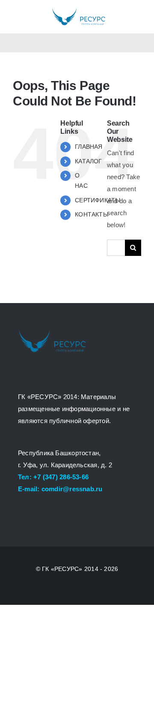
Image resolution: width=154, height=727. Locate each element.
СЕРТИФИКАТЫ (97, 200)
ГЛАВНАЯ (89, 146)
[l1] (78, 10)
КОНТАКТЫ (91, 214)
